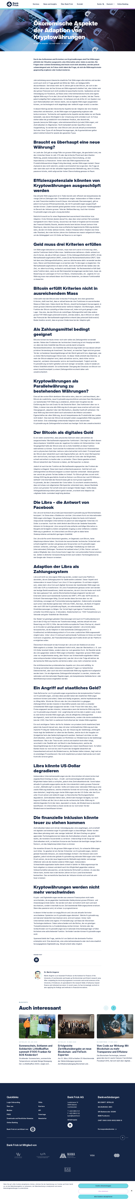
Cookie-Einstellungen (103, 1186)
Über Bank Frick (67, 4)
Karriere (41, 1106)
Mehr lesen (23, 1069)
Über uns (10, 1106)
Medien (9, 1110)
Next (113, 1007)
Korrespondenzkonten (106, 1129)
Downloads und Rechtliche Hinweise (20, 1118)
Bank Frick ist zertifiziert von (17, 1129)
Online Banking (122, 4)
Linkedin (70, 1125)
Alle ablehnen (103, 1191)
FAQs (40, 1102)
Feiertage (42, 1114)
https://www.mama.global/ (67, 1155)
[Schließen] (131, 1190)
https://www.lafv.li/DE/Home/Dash (18, 1155)
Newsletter (42, 1118)
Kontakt (80, 4)
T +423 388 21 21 (74, 1111)
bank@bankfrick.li (74, 1116)
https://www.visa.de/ (92, 1155)
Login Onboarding (13, 1102)
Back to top (122, 1137)
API (39, 1110)
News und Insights (50, 4)
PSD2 (9, 1114)
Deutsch (110, 4)
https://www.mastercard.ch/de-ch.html (116, 1155)
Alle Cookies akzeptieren (103, 1197)
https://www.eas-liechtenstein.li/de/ (67, 1169)
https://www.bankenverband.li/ (42, 1155)
